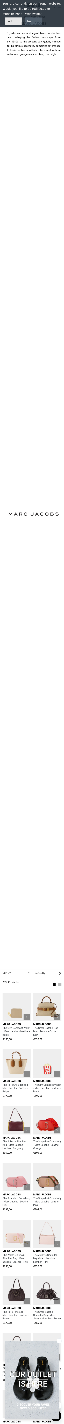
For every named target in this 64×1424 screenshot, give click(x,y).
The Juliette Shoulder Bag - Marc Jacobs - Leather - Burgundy (14, 1145)
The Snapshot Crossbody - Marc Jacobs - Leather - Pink (17, 1202)
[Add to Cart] (27, 1017)
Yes (10, 21)
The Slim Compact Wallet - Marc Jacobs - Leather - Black (47, 1088)
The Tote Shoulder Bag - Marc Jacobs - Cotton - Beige (16, 1088)
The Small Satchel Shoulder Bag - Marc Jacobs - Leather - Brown (47, 1315)
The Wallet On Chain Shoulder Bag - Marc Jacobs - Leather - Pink (15, 1258)
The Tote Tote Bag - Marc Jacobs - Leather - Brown (16, 1315)
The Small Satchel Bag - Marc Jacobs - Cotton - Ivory (46, 1031)
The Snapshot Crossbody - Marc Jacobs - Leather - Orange (47, 1145)
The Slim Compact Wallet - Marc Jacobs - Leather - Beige (16, 1031)
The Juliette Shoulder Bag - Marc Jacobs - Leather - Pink (45, 1258)
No (29, 21)
